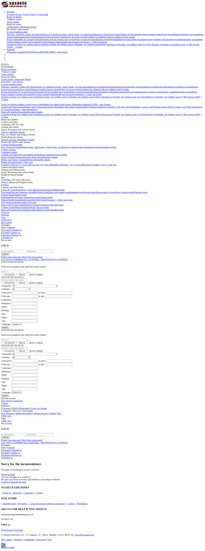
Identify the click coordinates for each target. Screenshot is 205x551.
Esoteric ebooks (50, 157)
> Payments (21, 503)
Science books (68, 39)
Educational (89, 34)
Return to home (8, 474)
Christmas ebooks (108, 147)
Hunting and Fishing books (36, 107)
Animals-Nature (54, 42)
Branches (5, 215)
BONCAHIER (36, 274)
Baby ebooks (29, 139)
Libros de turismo (138, 39)
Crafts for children (113, 37)
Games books (47, 197)
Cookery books (8, 207)
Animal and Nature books (12, 107)
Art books (91, 39)
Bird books (38, 192)
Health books (26, 200)
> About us (6, 493)
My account (6, 222)
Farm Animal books (125, 192)
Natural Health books (10, 200)
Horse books (101, 192)
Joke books (142, 34)
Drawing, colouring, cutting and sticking (24, 34)
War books (114, 39)
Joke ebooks (95, 147)
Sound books (115, 34)
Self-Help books (39, 200)
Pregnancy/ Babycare (23, 162)
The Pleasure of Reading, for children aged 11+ (168, 44)
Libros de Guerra (8, 190)
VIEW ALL (6, 416)
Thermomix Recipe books (50, 39)
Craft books (32, 42)
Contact (4, 403)
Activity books (128, 37)
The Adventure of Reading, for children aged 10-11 (124, 44)
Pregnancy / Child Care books (94, 42)
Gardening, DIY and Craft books (120, 107)
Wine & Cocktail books (29, 39)
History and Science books (13, 205)
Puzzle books (167, 34)
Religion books (102, 39)
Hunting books (7, 195)
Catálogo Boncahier (23, 413)
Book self (5, 112)
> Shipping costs (8, 503)
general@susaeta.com (84, 535)
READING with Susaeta (99, 104)
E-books (10, 32)
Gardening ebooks (9, 152)
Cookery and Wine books (185, 107)
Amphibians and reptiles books (57, 192)
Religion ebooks (33, 160)
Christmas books (154, 34)
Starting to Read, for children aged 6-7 (58, 44)
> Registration (81, 503)
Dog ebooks (24, 155)
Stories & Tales (49, 34)
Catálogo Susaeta (40, 413)
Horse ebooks (46, 155)
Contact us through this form (13, 482)
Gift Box (170, 107)
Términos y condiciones (24, 539)
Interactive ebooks (69, 147)
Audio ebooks (83, 147)
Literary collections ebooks (13, 132)
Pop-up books (192, 34)
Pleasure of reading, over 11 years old (99, 165)
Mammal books (77, 192)
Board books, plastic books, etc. (70, 34)
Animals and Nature (10, 155)
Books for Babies (14, 17)
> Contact (38, 493)
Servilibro (10, 547)
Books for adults (51, 104)
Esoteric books (173, 39)
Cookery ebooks (8, 150)
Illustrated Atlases (29, 27)
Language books (57, 37)
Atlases (4, 139)
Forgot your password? (11, 257)
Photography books (188, 39)
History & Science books (76, 37)
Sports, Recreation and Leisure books (64, 107)
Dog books (6, 192)
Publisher (11, 49)
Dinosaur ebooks (59, 155)
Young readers (13, 22)
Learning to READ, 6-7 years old (16, 165)
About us (5, 212)
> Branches (16, 493)
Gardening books (19, 42)
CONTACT (6, 220)
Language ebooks (15, 139)
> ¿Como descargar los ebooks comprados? (46, 503)
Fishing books (20, 195)
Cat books (111, 192)
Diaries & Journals (129, 34)
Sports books (124, 39)
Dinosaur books (43, 37)
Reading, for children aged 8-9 (88, 44)
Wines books (20, 207)
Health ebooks (7, 162)
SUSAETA (10, 274)
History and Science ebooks (13, 160)
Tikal (16, 32)
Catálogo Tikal (54, 413)
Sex (104, 107)
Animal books (18, 37)
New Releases (7, 413)
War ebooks (45, 160)
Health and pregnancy (71, 42)
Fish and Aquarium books (22, 192)
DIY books (42, 42)
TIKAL (22, 274)
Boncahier (23, 32)
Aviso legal (41, 539)
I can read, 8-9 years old (41, 165)
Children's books (23, 104)
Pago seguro (6, 539)
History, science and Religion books (150, 107)
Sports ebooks (7, 157)
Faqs (3, 217)
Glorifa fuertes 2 (14, 27)
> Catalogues (28, 493)
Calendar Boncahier (18, 112)
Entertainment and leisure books (15, 197)
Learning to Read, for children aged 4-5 (24, 44)
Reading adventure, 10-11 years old (67, 165)
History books (81, 39)
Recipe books (13, 39)
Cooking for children (96, 37)
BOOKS (11, 12)
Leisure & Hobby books (156, 39)
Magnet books (179, 34)
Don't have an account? (32, 257)
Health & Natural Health (91, 107)
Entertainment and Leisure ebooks (29, 157)
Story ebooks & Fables (11, 147)
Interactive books (101, 34)
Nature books (30, 37)
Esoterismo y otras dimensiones (24, 109)
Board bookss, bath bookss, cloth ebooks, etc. (41, 147)
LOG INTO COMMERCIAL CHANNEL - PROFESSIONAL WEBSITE (34, 259)
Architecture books (55, 205)
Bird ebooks (35, 155)
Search (5, 327)
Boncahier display (35, 112)
